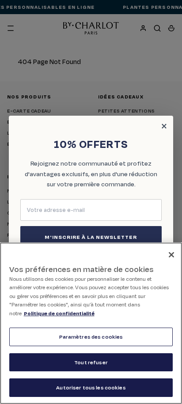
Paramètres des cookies (91, 336)
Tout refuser (91, 362)
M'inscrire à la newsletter (91, 237)
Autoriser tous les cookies (90, 387)
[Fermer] (171, 254)
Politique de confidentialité (59, 313)
